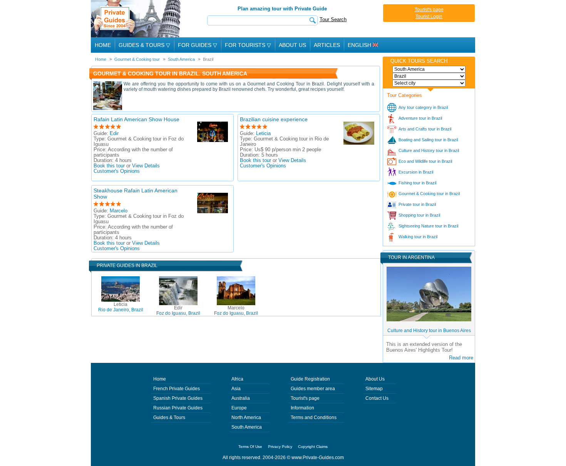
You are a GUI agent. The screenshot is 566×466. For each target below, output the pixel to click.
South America (246, 427)
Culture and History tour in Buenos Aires (429, 330)
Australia (240, 398)
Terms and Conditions (314, 417)
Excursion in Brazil (416, 172)
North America (246, 417)
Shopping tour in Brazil (419, 215)
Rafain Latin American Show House (136, 119)
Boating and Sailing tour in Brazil (428, 139)
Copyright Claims (313, 446)
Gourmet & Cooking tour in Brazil (429, 193)
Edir (114, 133)
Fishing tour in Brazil (417, 182)
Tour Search (333, 19)
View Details (146, 166)
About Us (292, 45)
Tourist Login (428, 16)
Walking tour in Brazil (418, 236)
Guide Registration (310, 379)
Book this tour (109, 166)
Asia (236, 388)
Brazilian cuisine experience (274, 119)
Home (103, 45)
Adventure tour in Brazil (420, 118)
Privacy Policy (280, 446)
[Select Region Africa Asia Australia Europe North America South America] (429, 69)
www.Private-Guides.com (317, 457)
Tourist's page (429, 9)
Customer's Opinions (117, 171)
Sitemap (374, 388)
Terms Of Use (250, 446)
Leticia (263, 133)
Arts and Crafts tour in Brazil (425, 129)
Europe (239, 408)
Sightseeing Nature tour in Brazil (428, 226)
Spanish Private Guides (178, 398)
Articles (327, 45)
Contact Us (376, 398)
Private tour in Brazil (417, 204)
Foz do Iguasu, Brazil (178, 310)
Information (302, 408)
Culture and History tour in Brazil (429, 150)
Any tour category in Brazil (423, 107)
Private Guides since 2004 (136, 18)
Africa (237, 379)
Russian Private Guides (178, 408)
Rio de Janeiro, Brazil (120, 307)
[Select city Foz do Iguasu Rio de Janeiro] (429, 83)
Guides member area (313, 388)
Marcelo (118, 211)
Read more (461, 358)
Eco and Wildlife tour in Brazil (425, 161)
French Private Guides (176, 388)
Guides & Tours (169, 417)
